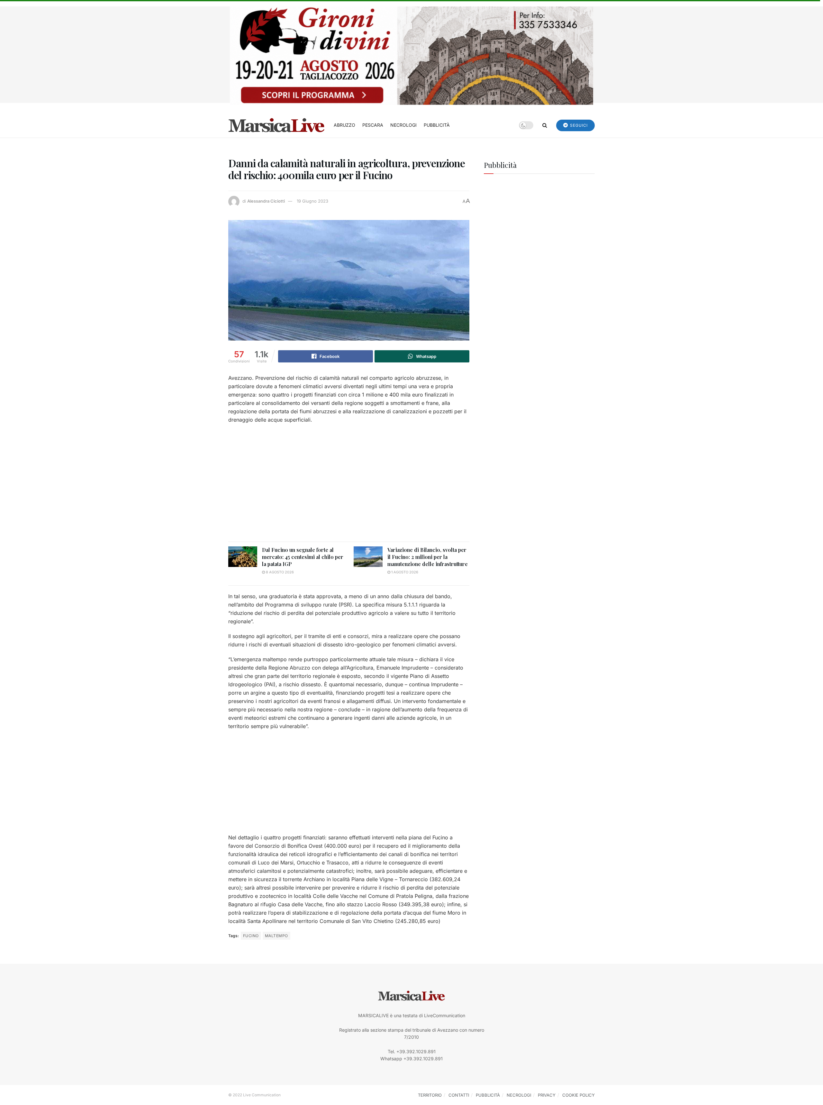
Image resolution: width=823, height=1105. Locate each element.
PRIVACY (547, 1095)
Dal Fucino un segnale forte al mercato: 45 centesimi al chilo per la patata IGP (302, 557)
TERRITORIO (430, 1095)
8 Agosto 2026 (279, 572)
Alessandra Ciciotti (266, 201)
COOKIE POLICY (578, 1095)
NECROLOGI (403, 125)
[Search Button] (544, 125)
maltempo (276, 935)
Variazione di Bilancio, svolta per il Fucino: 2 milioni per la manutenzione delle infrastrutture (427, 557)
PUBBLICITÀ (437, 125)
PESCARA (372, 125)
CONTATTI (458, 1095)
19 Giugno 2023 (312, 201)
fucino (251, 935)
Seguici (578, 125)
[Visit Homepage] (276, 125)
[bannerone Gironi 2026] (411, 55)
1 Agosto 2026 (404, 572)
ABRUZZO (344, 125)
